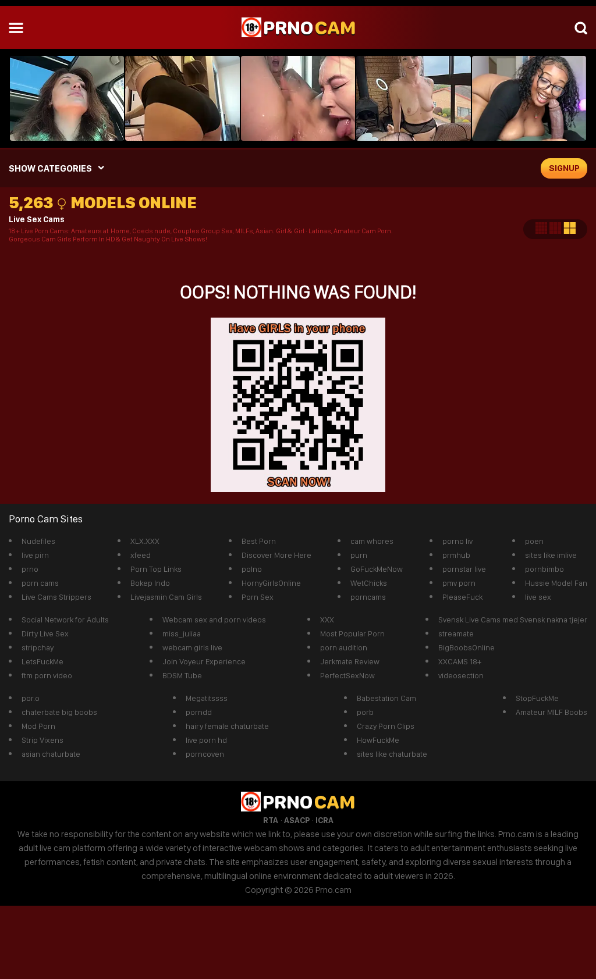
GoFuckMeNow (376, 569)
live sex (538, 596)
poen (534, 541)
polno (252, 569)
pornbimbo (544, 569)
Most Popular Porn (352, 633)
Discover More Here (276, 555)
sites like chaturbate (392, 754)
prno (30, 569)
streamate (456, 633)
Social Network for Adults (65, 619)
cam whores (371, 541)
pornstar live (464, 569)
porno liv (457, 541)
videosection (461, 675)
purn (358, 555)
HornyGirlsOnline (271, 583)
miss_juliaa (181, 633)
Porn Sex (258, 596)
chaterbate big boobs (59, 712)
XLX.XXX (144, 541)
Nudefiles (38, 541)
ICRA (324, 820)
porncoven (205, 754)
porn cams (40, 583)
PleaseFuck (462, 596)
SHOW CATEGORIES (50, 168)
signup (564, 168)
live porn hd (206, 740)
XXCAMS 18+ (459, 661)
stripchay (38, 647)
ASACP (297, 820)
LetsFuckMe (42, 661)
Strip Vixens (42, 740)
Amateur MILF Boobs (551, 712)
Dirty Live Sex (45, 633)
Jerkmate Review (349, 661)
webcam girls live (192, 647)
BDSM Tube (182, 675)
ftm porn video (47, 675)
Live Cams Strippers (56, 596)
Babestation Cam (386, 698)
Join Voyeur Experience (204, 661)
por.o (31, 698)
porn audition (343, 647)
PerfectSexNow (347, 675)
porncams (368, 596)
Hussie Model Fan (556, 583)
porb (365, 712)
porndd (199, 712)
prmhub (456, 555)
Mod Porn (38, 726)
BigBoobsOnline (466, 647)
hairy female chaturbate (227, 726)
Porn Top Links (156, 569)
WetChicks (368, 583)
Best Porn (259, 541)
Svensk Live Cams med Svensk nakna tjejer (512, 619)
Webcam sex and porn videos (214, 619)
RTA (270, 820)
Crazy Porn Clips (385, 726)
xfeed (140, 555)
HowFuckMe (378, 740)
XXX (327, 619)
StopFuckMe (537, 698)
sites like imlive (551, 555)
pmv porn (459, 583)
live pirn (35, 555)
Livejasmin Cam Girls (166, 596)
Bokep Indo (150, 583)
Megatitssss (207, 698)
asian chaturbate (51, 754)
